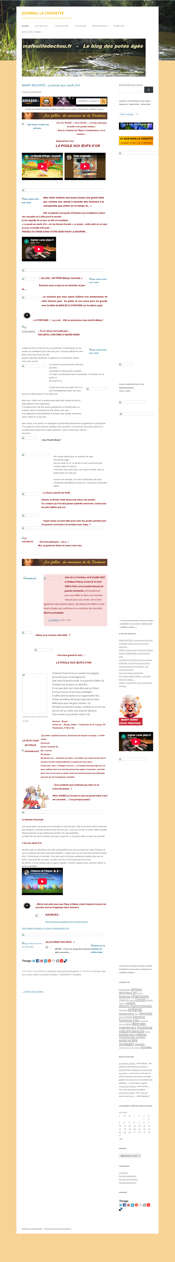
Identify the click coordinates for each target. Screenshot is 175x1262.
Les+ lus (122, 1024)
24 (120, 1132)
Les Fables (53, 620)
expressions (126, 1013)
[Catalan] (120, 110)
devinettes (123, 1010)
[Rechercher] (148, 90)
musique (144, 1027)
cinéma (132, 1000)
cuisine (130, 1003)
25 (125, 1132)
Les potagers (80, 26)
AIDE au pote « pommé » (32, 32)
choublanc (77, 974)
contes (29, 974)
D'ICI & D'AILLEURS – (127, 1093)
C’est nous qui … (42, 26)
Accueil (25, 26)
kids (136, 1020)
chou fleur (52, 971)
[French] (125, 110)
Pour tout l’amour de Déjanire (131, 673)
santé (123, 1040)
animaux (97, 971)
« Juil (120, 1138)
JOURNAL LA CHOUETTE (43, 13)
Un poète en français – (128, 1086)
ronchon (140, 1037)
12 (130, 1125)
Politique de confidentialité (32, 1228)
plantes (147, 1032)
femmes (145, 1013)
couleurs (122, 1003)
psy (132, 1034)
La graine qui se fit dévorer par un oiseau (135, 660)
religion (141, 1034)
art (135, 993)
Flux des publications (127, 1176)
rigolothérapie (127, 1037)
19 (130, 1129)
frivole (128, 1017)
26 (130, 1132)
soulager (126, 1043)
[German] (136, 110)
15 (144, 1125)
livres (128, 1024)
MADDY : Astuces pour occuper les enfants (136, 650)
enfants (36, 974)
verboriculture (135, 1048)
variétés (140, 1044)
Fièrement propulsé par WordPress (57, 1228)
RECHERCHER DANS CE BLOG (131, 85)
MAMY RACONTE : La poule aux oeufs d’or (51, 85)
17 (120, 1129)
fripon (122, 1017)
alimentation (125, 989)
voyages (146, 1047)
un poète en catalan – (127, 1063)
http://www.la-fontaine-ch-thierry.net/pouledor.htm (45, 928)
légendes (53, 974)
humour (125, 1020)
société (132, 1040)
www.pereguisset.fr (126, 388)
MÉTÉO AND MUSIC (99, 26)
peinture (138, 1031)
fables (137, 1014)
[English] (128, 110)
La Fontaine (44, 974)
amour (136, 989)
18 (125, 1129)
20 (134, 1129)
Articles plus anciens (32, 991)
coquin (149, 1000)
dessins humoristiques (135, 1006)
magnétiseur (128, 1027)
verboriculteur (124, 1048)
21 (139, 1129)
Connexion (123, 1173)
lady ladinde (143, 1021)
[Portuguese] (134, 110)
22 (144, 1129)
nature (125, 1030)
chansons (140, 996)
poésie (124, 1034)
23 (149, 1129)
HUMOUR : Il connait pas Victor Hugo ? (134, 663)
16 (149, 1125)
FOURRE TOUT (118, 26)
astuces (139, 993)
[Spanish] (123, 110)
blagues (125, 996)
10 (120, 1125)
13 (134, 1125)
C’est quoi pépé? (62, 26)
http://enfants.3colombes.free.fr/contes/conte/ (66, 921)
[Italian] (131, 110)
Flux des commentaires (128, 1179)
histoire (139, 1016)
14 (139, 1125)
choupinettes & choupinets (68, 971)
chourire (124, 1000)
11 (125, 1125)
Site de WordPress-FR (127, 1182)
